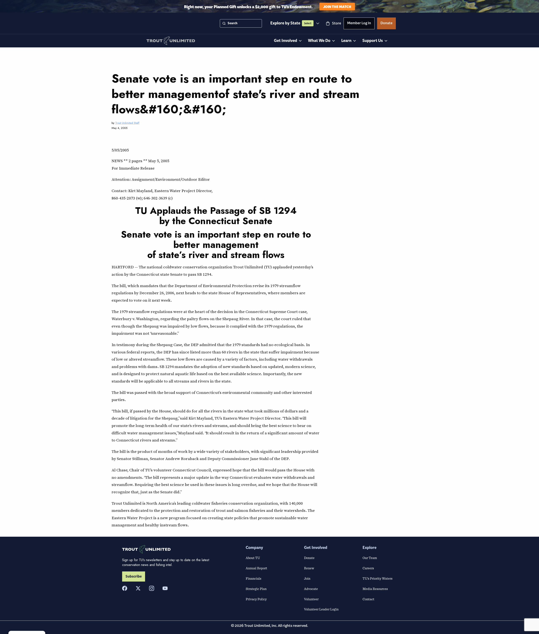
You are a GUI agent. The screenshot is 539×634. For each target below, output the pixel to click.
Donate (386, 23)
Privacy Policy (256, 599)
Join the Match (337, 6)
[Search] (224, 23)
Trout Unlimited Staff (127, 123)
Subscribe (133, 576)
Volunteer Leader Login (321, 609)
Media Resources (375, 588)
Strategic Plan (256, 588)
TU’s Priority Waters (377, 578)
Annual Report (256, 568)
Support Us (372, 40)
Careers (368, 568)
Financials (253, 578)
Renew (309, 568)
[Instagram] (151, 588)
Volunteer (311, 599)
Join (307, 578)
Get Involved (285, 40)
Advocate (311, 588)
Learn (346, 40)
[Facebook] (124, 588)
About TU (253, 557)
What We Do (319, 40)
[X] (138, 588)
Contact (368, 599)
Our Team (370, 557)
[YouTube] (165, 588)
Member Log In (359, 23)
